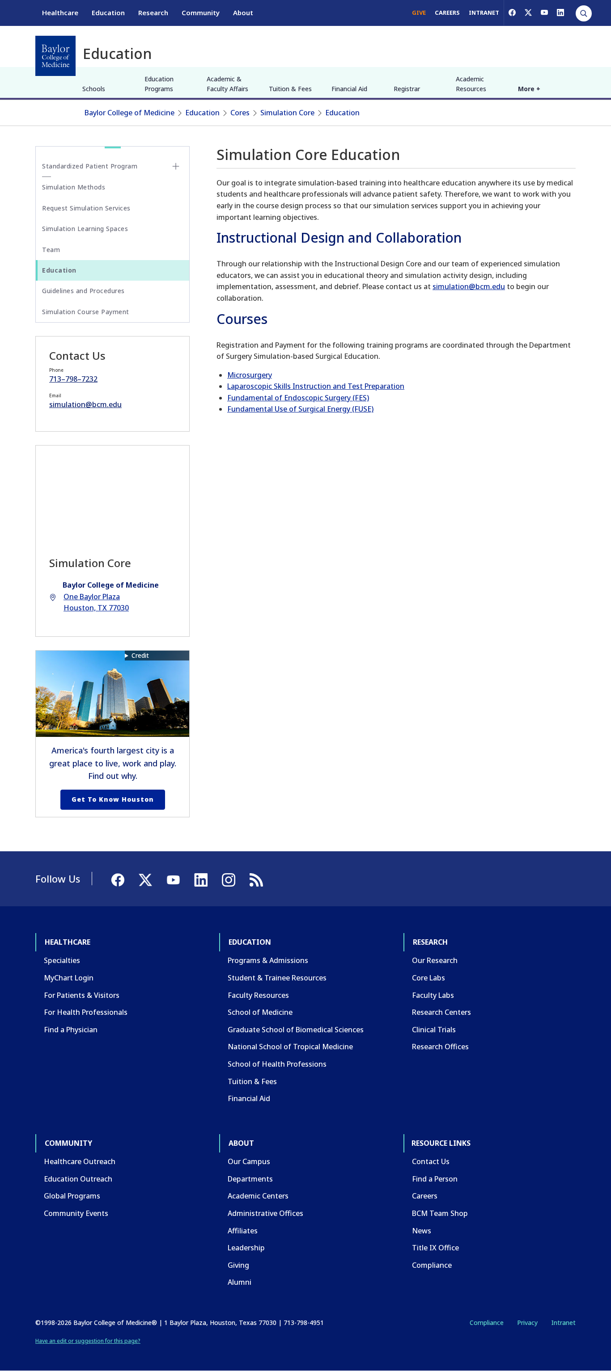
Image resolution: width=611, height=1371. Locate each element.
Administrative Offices (265, 1213)
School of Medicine (260, 1012)
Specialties (62, 960)
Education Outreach (78, 1179)
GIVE (419, 12)
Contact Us (431, 1161)
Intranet (563, 1322)
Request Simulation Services (86, 208)
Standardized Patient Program (89, 166)
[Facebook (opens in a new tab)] (512, 12)
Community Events (76, 1213)
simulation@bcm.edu (469, 286)
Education (108, 12)
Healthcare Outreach (79, 1161)
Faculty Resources (258, 995)
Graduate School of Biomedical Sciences (296, 1030)
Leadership (246, 1248)
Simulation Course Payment (85, 311)
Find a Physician (71, 1030)
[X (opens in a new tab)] (528, 12)
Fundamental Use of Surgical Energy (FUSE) (300, 409)
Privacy (527, 1322)
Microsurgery (249, 375)
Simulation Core (287, 113)
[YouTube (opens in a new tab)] (544, 12)
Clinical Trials (434, 1030)
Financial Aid (349, 88)
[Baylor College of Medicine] (55, 56)
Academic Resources (471, 84)
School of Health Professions (277, 1064)
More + (529, 88)
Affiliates (243, 1231)
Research (153, 12)
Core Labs (428, 978)
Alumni (239, 1282)
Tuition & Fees (290, 88)
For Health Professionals (85, 1012)
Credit (140, 655)
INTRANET (484, 12)
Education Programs (159, 84)
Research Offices (440, 1046)
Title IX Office (435, 1248)
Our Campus (249, 1161)
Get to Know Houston (113, 799)
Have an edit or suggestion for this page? (87, 1341)
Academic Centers (258, 1196)
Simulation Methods (73, 187)
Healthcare (60, 12)
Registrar (407, 88)
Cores (240, 113)
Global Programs (72, 1196)
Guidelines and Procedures (83, 290)
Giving (238, 1265)
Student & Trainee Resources (277, 978)
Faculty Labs (433, 995)
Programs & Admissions (268, 960)
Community (201, 12)
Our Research (435, 960)
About (243, 12)
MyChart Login (68, 978)
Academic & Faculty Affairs (227, 84)
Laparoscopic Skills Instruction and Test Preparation (315, 386)
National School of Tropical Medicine (290, 1046)
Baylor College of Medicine (129, 113)
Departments (250, 1179)
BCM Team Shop (440, 1213)
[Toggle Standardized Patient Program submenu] (175, 166)
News (421, 1231)
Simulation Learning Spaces (85, 228)
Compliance (432, 1265)
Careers (424, 1196)
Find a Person (435, 1179)
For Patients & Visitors (81, 995)
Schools (93, 88)
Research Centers (441, 1012)
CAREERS (447, 12)
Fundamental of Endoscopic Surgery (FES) (298, 398)
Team (51, 249)
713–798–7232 (73, 379)
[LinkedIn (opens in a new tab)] (560, 12)
